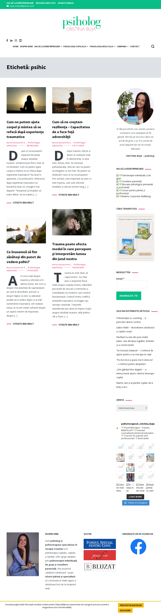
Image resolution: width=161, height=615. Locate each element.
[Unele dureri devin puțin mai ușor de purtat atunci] (150, 457)
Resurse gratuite (46, 3)
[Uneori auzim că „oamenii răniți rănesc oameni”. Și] (150, 477)
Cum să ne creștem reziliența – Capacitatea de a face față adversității (71, 129)
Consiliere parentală (132, 181)
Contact (134, 46)
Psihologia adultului (101, 46)
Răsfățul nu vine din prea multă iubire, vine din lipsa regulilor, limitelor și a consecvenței (135, 341)
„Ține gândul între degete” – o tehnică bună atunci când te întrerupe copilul (135, 373)
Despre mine (26, 46)
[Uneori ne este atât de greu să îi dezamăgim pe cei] (120, 457)
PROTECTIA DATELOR (131, 605)
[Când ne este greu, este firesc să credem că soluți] (120, 487)
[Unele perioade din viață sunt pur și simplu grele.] (120, 467)
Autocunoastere (16, 142)
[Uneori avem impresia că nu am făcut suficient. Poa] (120, 477)
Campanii (121, 46)
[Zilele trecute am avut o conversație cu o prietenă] (140, 487)
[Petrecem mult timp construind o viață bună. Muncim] (130, 448)
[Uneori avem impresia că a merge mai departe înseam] (140, 457)
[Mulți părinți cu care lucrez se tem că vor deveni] (150, 487)
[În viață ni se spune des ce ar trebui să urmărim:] (130, 487)
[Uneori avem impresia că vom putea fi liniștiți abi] (120, 448)
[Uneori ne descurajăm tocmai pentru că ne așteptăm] (130, 467)
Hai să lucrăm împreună (20, 3)
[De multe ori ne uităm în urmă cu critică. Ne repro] (140, 467)
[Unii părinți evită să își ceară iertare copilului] (140, 477)
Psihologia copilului (74, 46)
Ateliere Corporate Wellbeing (136, 196)
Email (120, 278)
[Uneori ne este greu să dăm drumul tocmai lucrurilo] (150, 448)
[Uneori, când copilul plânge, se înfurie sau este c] (140, 448)
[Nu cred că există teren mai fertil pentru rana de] (130, 477)
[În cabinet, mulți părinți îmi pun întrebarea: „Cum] (130, 457)
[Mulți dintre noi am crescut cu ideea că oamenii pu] (150, 467)
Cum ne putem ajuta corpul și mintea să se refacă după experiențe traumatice (25, 129)
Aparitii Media (66, 3)
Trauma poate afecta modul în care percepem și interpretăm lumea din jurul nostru (71, 251)
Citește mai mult (23, 202)
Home (16, 46)
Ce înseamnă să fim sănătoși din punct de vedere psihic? (24, 257)
